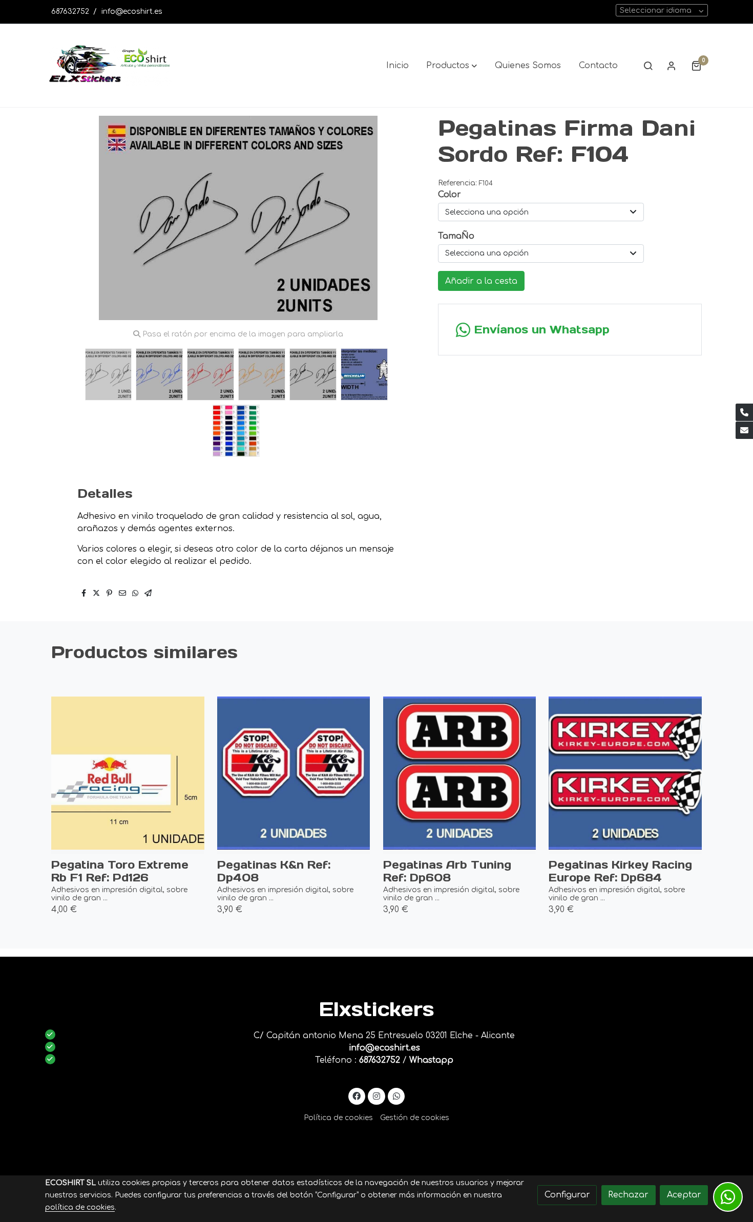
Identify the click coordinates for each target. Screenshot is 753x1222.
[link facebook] (356, 1095)
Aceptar (684, 1194)
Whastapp (431, 1060)
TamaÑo (456, 236)
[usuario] (671, 65)
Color (449, 194)
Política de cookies (338, 1118)
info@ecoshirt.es (131, 11)
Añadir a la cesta (481, 281)
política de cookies (80, 1207)
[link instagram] (377, 1095)
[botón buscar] (648, 65)
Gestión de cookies (414, 1118)
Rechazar (628, 1194)
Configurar (567, 1194)
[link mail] (744, 430)
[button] (451, 65)
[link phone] (744, 412)
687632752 (70, 11)
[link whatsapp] (396, 1095)
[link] (110, 66)
